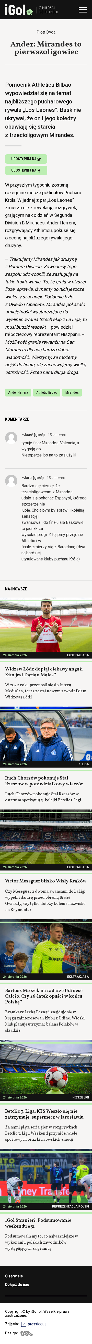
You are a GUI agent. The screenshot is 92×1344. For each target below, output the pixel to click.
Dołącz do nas (17, 1284)
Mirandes (72, 392)
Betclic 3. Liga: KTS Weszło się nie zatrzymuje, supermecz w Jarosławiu (44, 1114)
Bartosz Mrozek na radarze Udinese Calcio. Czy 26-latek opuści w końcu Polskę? (44, 996)
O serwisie (14, 1276)
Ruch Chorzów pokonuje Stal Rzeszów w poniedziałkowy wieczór (44, 781)
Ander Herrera (18, 392)
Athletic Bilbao (46, 392)
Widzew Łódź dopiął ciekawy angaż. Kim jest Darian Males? (44, 672)
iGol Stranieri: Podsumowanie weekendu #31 (38, 1223)
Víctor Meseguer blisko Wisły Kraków (45, 881)
